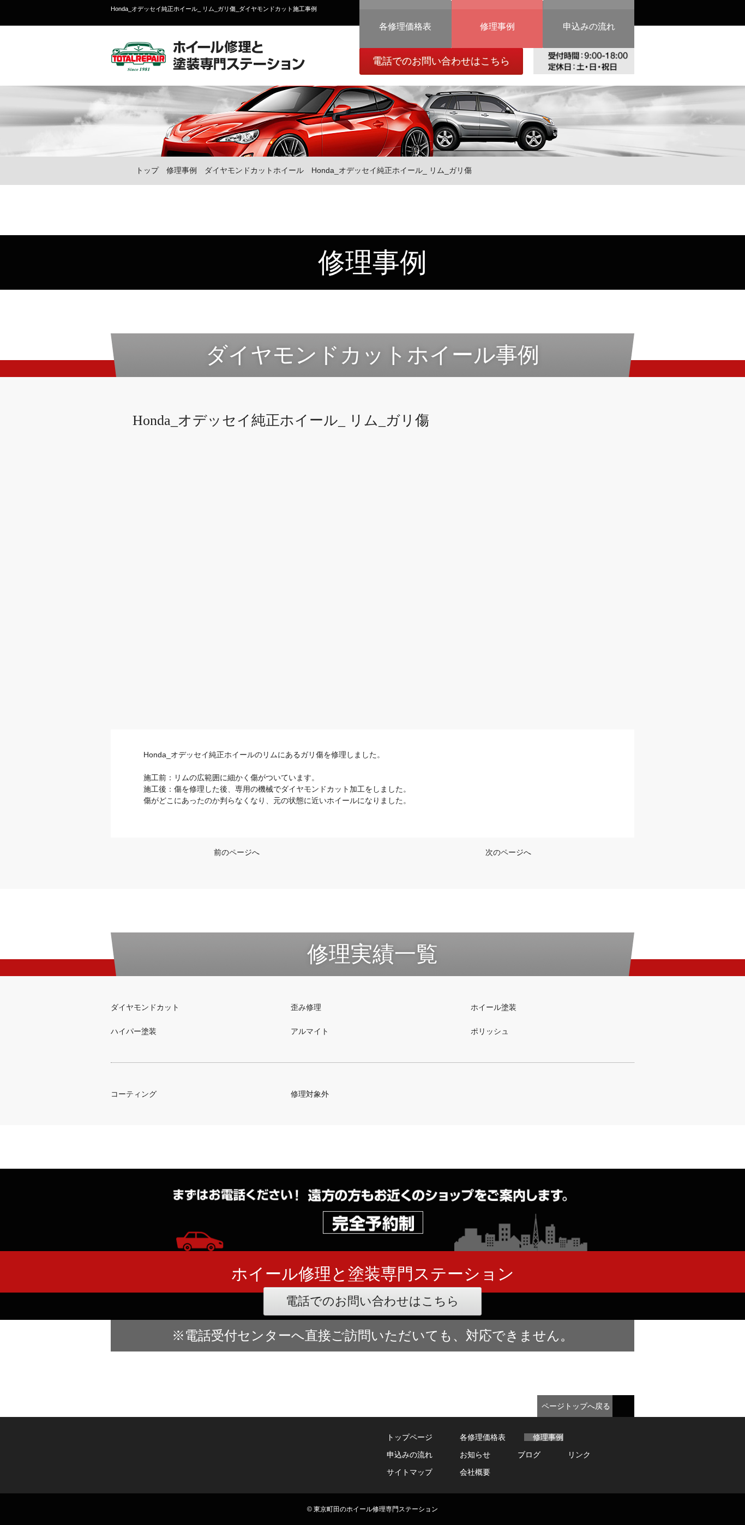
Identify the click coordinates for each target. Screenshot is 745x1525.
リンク (579, 1454)
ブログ (529, 1454)
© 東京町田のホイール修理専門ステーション (372, 1509)
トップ (147, 170)
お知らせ (475, 1454)
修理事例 (497, 26)
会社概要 (475, 1472)
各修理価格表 (405, 26)
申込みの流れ (589, 26)
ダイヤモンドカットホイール (254, 170)
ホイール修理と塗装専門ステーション (208, 55)
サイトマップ (409, 1472)
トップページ (409, 1437)
